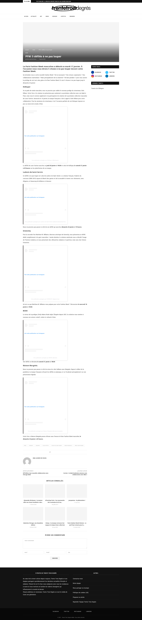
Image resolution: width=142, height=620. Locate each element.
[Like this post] (51, 452)
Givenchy (31, 445)
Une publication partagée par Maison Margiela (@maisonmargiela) (45, 431)
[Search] (118, 16)
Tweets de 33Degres (97, 88)
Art (41, 16)
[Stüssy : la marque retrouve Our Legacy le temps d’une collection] (55, 513)
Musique (54, 16)
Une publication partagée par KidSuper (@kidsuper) (45, 160)
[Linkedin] (118, 1)
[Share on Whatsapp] (57, 452)
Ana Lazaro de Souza (31, 59)
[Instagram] (116, 1)
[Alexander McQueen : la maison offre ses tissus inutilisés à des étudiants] (33, 491)
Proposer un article (78, 597)
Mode (47, 16)
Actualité (33, 16)
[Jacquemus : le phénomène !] (77, 491)
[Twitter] (114, 1)
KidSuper (38, 445)
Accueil (26, 16)
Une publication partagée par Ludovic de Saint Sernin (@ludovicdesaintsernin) (45, 221)
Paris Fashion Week (79, 445)
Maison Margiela (68, 445)
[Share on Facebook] (52, 452)
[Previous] (32, 1)
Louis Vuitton (45, 445)
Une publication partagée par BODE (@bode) (45, 357)
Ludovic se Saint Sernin (56, 445)
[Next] (35, 1)
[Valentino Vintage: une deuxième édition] (33, 513)
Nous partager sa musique (81, 588)
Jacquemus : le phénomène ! (77, 500)
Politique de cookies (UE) (81, 593)
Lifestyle (63, 16)
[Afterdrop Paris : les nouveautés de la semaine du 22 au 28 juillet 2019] (55, 491)
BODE (25, 445)
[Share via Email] (59, 452)
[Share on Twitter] (54, 452)
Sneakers (72, 16)
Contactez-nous (78, 579)
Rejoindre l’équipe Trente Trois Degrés (84, 602)
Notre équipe (77, 583)
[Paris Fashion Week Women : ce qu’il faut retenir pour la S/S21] (77, 513)
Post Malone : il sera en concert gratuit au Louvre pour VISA (53, 1)
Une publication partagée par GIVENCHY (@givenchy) (45, 299)
